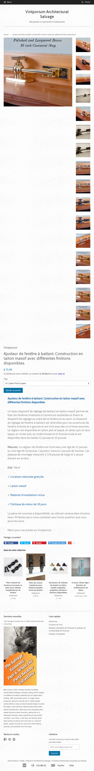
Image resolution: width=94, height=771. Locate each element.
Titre (6, 379)
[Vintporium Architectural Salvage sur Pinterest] (9, 739)
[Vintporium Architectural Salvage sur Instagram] (14, 739)
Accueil (6, 34)
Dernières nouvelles (12, 616)
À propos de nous (56, 624)
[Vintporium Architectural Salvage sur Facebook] (5, 739)
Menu (9, 2)
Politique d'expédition (57, 634)
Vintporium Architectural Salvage (47, 14)
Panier (87, 2)
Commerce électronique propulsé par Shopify (68, 760)
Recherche (53, 621)
